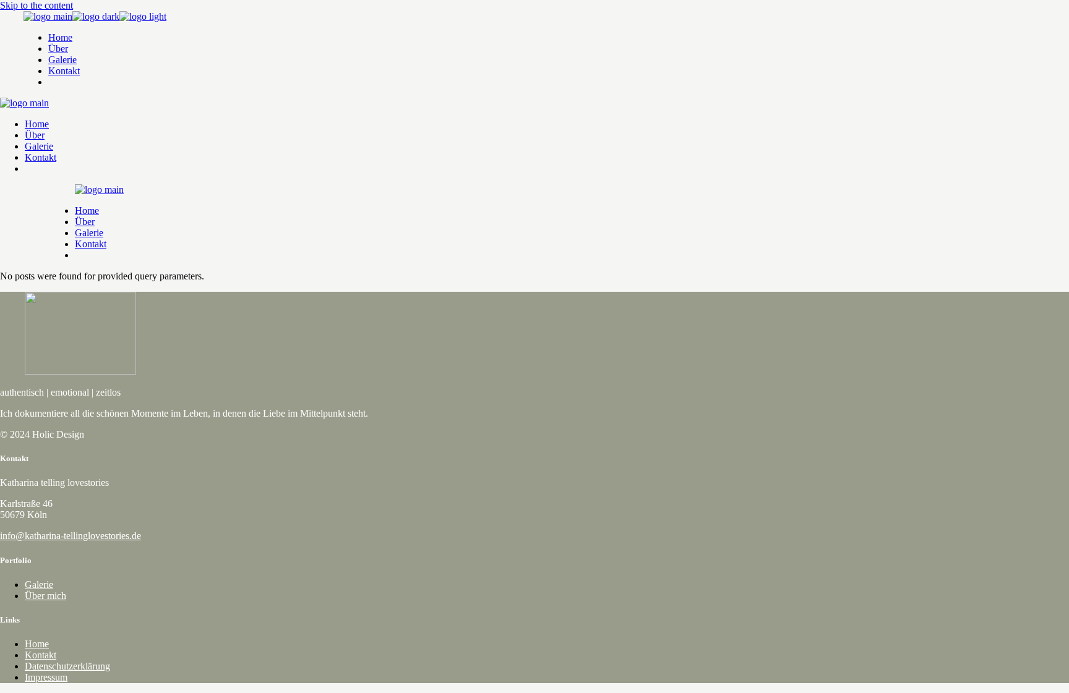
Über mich (45, 595)
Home (37, 644)
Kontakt (40, 655)
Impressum (46, 677)
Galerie (39, 584)
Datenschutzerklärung (67, 666)
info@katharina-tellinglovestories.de (70, 535)
